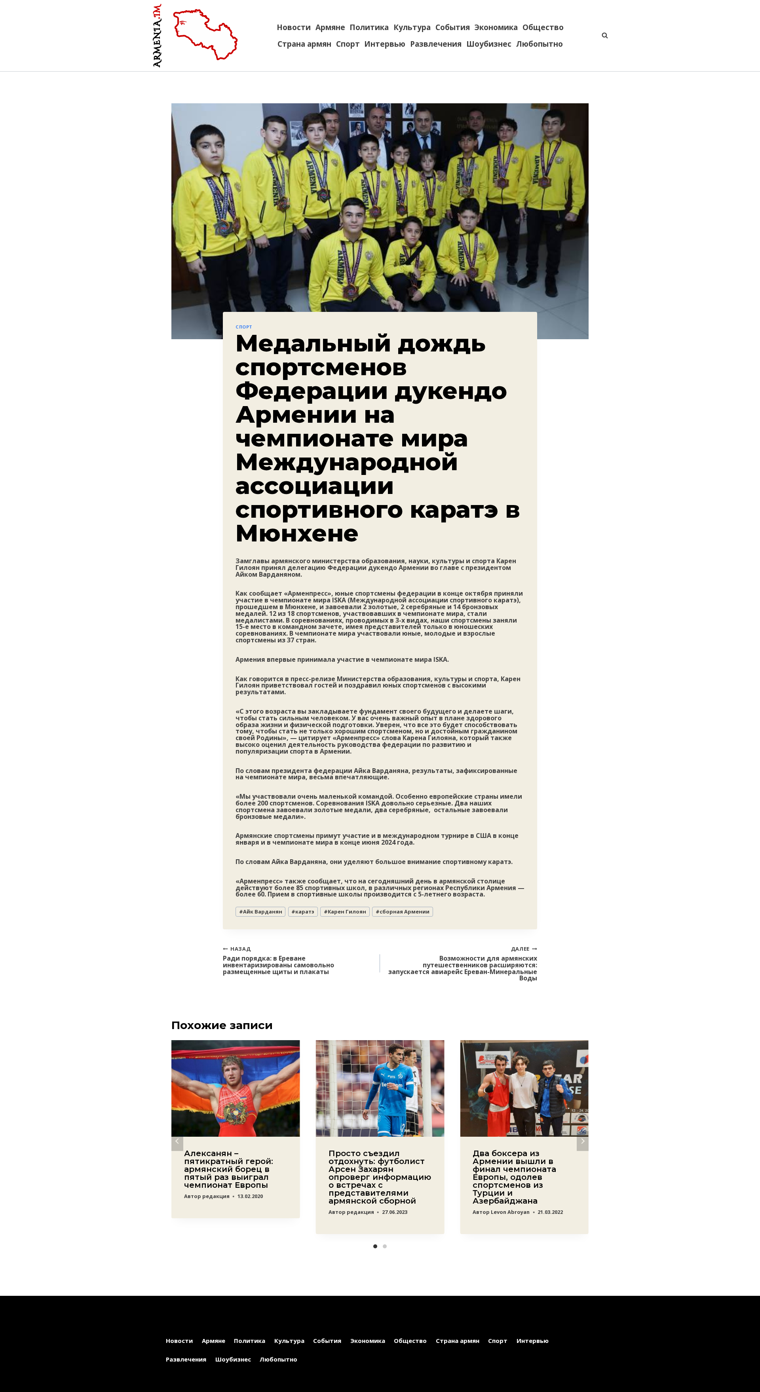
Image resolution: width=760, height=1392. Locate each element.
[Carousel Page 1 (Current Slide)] (375, 1246)
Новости (294, 27)
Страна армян (304, 44)
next (583, 1141)
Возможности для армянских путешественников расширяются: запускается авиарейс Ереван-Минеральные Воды (462, 963)
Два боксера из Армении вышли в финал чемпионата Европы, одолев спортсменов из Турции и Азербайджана (514, 1177)
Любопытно (539, 44)
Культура (412, 27)
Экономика (496, 27)
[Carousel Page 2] (385, 1246)
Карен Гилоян (345, 911)
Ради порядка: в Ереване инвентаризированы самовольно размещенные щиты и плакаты (278, 960)
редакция (216, 1196)
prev (177, 1141)
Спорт (348, 44)
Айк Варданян (260, 911)
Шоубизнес (488, 44)
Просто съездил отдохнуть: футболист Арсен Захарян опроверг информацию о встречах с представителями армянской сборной (380, 1177)
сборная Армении (402, 911)
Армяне (330, 27)
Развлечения (436, 44)
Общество (543, 27)
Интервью (384, 44)
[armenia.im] (195, 35)
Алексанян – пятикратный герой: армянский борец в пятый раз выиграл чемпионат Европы (228, 1169)
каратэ (302, 911)
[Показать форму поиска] (601, 35)
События (452, 27)
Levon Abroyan (510, 1211)
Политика (369, 27)
